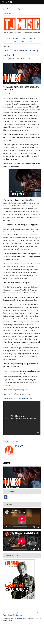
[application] (21, 518)
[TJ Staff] (9, 450)
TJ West (14, 41)
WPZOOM (38, 618)
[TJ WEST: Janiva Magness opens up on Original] (21, 477)
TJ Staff (11, 59)
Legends (21, 41)
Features (15, 38)
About (6, 441)
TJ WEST (6, 46)
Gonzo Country (32, 38)
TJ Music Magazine (20, 618)
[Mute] (34, 527)
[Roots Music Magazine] (21, 26)
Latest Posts (15, 441)
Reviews (23, 38)
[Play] (6, 527)
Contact (29, 41)
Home (8, 38)
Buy (20, 398)
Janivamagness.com (10, 398)
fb (31, 398)
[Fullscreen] (38, 527)
